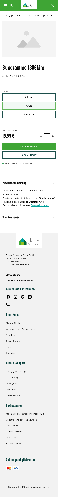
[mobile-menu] (5, 5)
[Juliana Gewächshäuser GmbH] (29, 4)
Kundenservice (13, 395)
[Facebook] (8, 297)
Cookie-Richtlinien (15, 431)
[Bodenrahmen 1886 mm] (29, 39)
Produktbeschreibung (14, 183)
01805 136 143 (13, 275)
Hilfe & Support (15, 363)
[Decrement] (41, 136)
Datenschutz (12, 426)
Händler (9, 347)
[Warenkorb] (53, 5)
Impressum (11, 437)
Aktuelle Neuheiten (15, 323)
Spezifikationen (11, 217)
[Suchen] (11, 5)
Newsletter (11, 335)
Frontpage (6, 16)
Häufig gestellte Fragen (17, 371)
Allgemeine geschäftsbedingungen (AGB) (25, 414)
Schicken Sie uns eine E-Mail (19, 280)
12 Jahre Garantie (14, 443)
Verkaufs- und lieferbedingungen (21, 420)
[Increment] (53, 136)
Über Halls (12, 315)
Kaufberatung (12, 377)
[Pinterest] (22, 297)
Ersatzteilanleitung (40, 205)
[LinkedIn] (29, 297)
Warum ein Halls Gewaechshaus (21, 329)
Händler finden (29, 154)
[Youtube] (8, 304)
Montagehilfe (12, 383)
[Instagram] (15, 297)
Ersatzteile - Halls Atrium (32, 16)
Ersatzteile (16, 16)
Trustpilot (10, 353)
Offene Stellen (13, 341)
